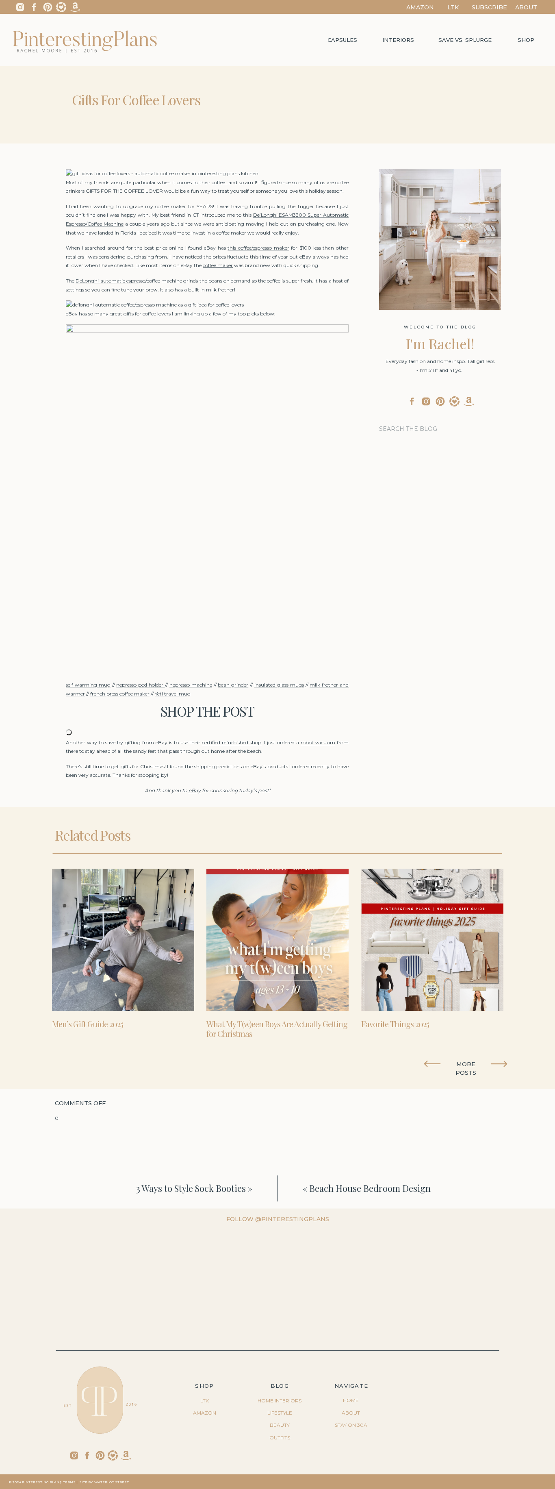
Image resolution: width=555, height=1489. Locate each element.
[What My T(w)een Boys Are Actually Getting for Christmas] (277, 940)
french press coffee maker (120, 694)
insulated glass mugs (279, 685)
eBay (195, 790)
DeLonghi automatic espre (107, 281)
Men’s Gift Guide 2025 (87, 1023)
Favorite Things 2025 (395, 1023)
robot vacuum (318, 742)
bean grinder (233, 685)
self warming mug (88, 685)
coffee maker (218, 265)
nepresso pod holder (140, 685)
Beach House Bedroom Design (370, 1188)
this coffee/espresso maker (258, 248)
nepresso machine (190, 685)
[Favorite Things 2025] (432, 940)
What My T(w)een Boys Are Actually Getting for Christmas (276, 1028)
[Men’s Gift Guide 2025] (123, 940)
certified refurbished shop (231, 742)
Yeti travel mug (173, 694)
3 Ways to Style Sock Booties (191, 1188)
